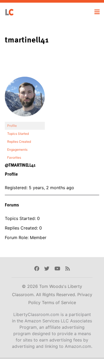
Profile (12, 126)
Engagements (17, 150)
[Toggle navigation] (97, 12)
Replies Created (19, 142)
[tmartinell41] (25, 99)
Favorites (14, 157)
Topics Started (18, 134)
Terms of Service (59, 302)
